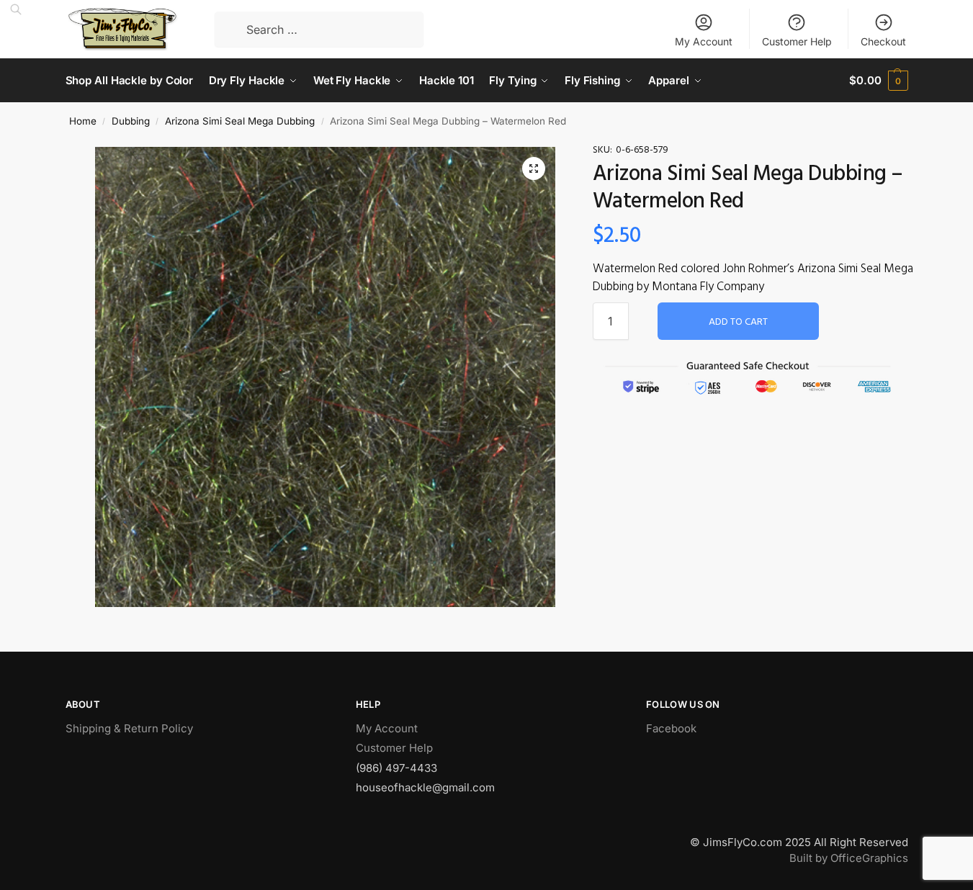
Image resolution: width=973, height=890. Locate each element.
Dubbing (131, 121)
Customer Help (797, 41)
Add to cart (738, 322)
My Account (703, 41)
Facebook (671, 728)
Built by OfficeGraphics (848, 858)
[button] (533, 168)
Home (83, 121)
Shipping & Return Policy (129, 728)
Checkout (883, 41)
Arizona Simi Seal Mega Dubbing (240, 121)
